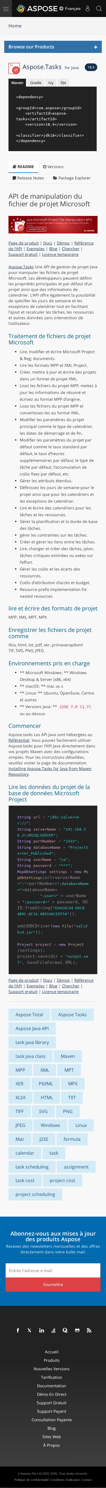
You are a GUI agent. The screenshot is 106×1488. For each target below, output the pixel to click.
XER (19, 1083)
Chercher (70, 248)
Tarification (51, 1377)
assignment (76, 1167)
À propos (51, 1445)
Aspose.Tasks (51, 66)
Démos (63, 243)
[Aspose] (37, 8)
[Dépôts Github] (77, 1330)
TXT (72, 1097)
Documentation (51, 1385)
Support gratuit (23, 254)
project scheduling (35, 1194)
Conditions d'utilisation (65, 1479)
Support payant (51, 1411)
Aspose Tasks (72, 1014)
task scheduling (32, 1167)
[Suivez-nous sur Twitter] (30, 1330)
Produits (52, 1360)
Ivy (50, 82)
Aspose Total (29, 1014)
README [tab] (25, 166)
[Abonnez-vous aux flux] (89, 1330)
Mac (20, 1139)
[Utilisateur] (87, 8)
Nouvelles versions (52, 1368)
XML (44, 1070)
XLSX (20, 1097)
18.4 (91, 67)
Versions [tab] (55, 166)
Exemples (36, 248)
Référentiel (18, 740)
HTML (47, 1097)
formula (72, 1139)
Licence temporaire (60, 254)
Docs (47, 243)
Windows (50, 1125)
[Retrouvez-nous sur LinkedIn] (42, 1330)
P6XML (46, 1083)
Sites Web (51, 1436)
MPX (72, 1083)
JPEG (20, 1125)
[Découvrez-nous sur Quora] (65, 1330)
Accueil (52, 1351)
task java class (31, 1056)
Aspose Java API (32, 1028)
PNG (68, 1111)
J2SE (44, 1139)
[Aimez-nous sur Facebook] (18, 1330)
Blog (53, 248)
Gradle (35, 82)
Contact (86, 1479)
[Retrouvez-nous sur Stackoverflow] (53, 1330)
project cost (62, 1180)
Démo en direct (51, 1394)
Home (14, 26)
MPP (20, 1070)
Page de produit (23, 243)
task (53, 1153)
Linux (81, 1125)
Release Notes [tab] (30, 178)
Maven (17, 82)
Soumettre (53, 1284)
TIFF (20, 1111)
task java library (32, 1042)
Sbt (63, 82)
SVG (43, 1111)
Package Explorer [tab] (74, 178)
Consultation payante (52, 1419)
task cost (25, 1180)
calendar (25, 1153)
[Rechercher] (99, 8)
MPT (69, 1070)
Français (72, 8)
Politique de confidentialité (31, 1479)
